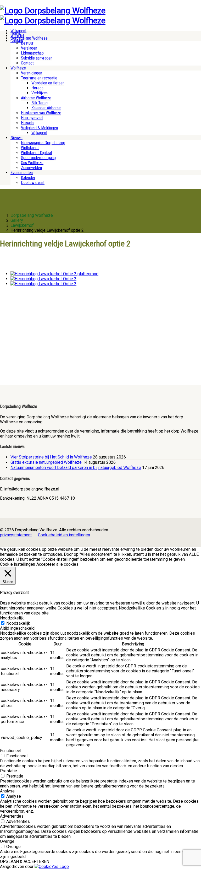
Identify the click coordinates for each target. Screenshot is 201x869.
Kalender (28, 177)
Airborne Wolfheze (36, 97)
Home (15, 33)
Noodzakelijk (18, 623)
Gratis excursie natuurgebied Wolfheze (46, 462)
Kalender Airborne (46, 107)
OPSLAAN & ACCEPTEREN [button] (24, 861)
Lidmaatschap (32, 53)
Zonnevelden (31, 167)
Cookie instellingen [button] (17, 564)
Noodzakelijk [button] (12, 618)
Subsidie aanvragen (36, 58)
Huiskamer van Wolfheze (41, 112)
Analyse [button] (7, 791)
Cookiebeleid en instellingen (64, 534)
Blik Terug (39, 102)
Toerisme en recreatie (39, 77)
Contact (27, 63)
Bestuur (27, 43)
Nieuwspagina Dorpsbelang (43, 142)
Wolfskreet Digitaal (36, 152)
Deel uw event (32, 182)
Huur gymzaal (32, 117)
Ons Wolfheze (32, 162)
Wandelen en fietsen (47, 82)
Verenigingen (31, 73)
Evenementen (21, 172)
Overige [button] (7, 841)
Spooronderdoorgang (38, 157)
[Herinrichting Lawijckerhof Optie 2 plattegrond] (54, 273)
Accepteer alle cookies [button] (57, 564)
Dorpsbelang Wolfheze (29, 38)
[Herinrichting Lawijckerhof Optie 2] (43, 278)
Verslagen (29, 48)
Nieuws (16, 137)
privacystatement (16, 534)
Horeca (37, 87)
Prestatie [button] (8, 770)
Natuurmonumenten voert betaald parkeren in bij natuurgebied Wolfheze (75, 467)
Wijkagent (39, 132)
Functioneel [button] (10, 750)
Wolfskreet (30, 147)
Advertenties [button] (12, 816)
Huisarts (27, 122)
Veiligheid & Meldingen (39, 127)
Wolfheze (18, 68)
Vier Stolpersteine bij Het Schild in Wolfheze (51, 457)
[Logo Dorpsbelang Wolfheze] (52, 10)
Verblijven (39, 92)
